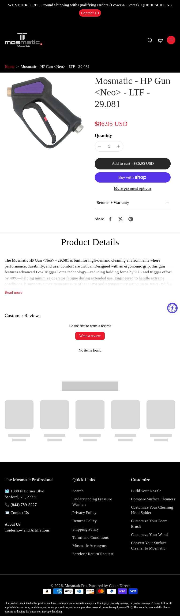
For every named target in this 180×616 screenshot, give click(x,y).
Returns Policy (84, 521)
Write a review (90, 336)
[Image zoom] (45, 112)
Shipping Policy (85, 529)
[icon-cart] (160, 40)
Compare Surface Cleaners (153, 499)
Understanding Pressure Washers (92, 502)
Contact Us (90, 13)
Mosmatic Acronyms (89, 545)
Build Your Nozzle (146, 491)
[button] (133, 163)
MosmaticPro (76, 585)
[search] (150, 40)
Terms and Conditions (90, 537)
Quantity (103, 135)
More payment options (132, 189)
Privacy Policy (84, 512)
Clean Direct (119, 585)
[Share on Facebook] (110, 219)
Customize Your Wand (149, 534)
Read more (13, 292)
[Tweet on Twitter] (120, 219)
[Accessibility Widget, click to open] (172, 308)
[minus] (99, 146)
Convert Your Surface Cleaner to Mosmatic (149, 545)
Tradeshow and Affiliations (27, 530)
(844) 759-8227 (24, 504)
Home (10, 66)
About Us (12, 524)
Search (78, 491)
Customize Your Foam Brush (149, 523)
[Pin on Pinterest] (131, 219)
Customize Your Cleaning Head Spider (152, 510)
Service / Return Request (92, 554)
